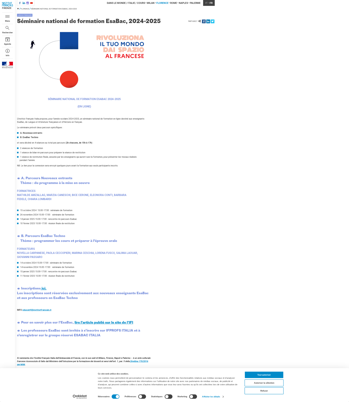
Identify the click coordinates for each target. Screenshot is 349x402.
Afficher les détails (211, 396)
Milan (150, 2)
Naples (183, 2)
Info (7, 55)
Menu (7, 21)
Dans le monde (116, 2)
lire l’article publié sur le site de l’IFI (104, 322)
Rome (173, 2)
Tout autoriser (264, 375)
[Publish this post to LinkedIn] (208, 21)
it (206, 2)
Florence (162, 2)
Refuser (264, 391)
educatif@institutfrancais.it (36, 310)
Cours (141, 2)
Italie (131, 2)
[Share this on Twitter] (212, 21)
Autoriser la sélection (264, 383)
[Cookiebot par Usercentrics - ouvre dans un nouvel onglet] (80, 397)
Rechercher (7, 32)
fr (211, 2)
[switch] (142, 396)
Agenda (7, 44)
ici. (43, 288)
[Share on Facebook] (204, 21)
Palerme (195, 2)
